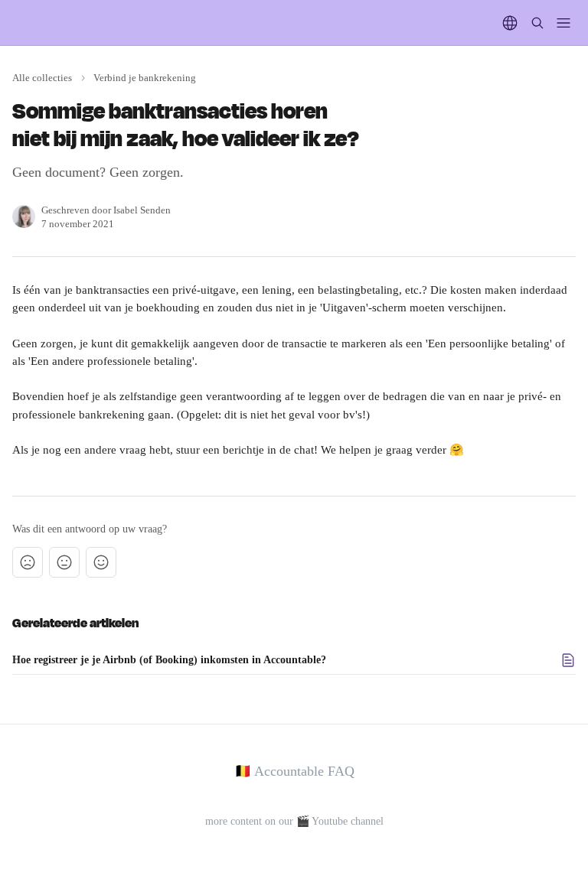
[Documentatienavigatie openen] (563, 22)
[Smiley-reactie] (101, 562)
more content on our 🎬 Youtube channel (294, 821)
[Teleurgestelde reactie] (27, 562)
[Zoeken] (537, 22)
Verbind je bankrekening (144, 77)
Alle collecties (42, 77)
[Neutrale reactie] (64, 562)
